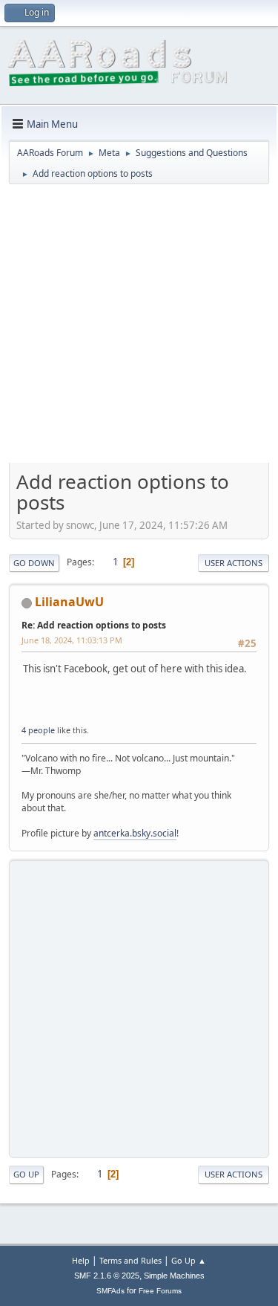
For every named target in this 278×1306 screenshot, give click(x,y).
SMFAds (110, 1291)
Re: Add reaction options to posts (93, 625)
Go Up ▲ (188, 1260)
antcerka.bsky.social (134, 833)
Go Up (26, 1174)
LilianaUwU (69, 602)
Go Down (34, 562)
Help (81, 1260)
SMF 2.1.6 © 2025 (106, 1275)
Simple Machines (174, 1275)
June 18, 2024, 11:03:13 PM (71, 640)
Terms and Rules (130, 1260)
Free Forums (160, 1291)
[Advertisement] (139, 328)
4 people (38, 729)
